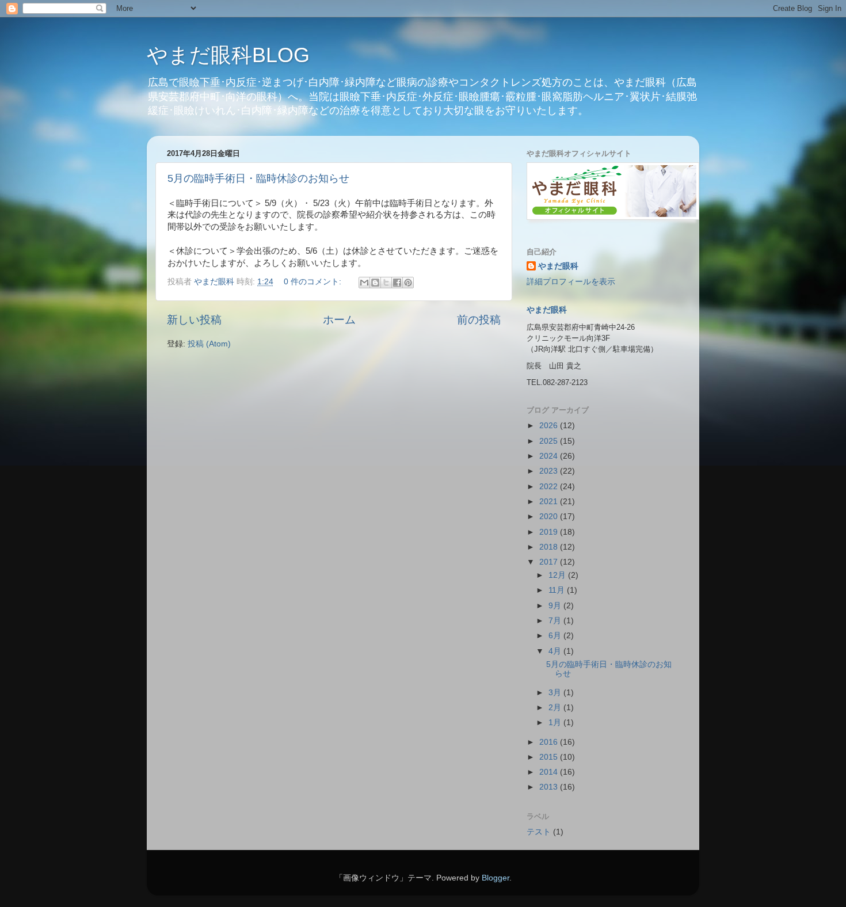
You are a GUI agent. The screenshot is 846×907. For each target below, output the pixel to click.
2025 (549, 441)
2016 (549, 742)
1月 (555, 722)
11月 (557, 590)
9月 (555, 605)
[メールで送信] (364, 282)
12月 (558, 575)
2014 (549, 772)
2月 (555, 707)
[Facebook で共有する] (397, 282)
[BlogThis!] (375, 282)
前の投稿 (479, 320)
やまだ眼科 (558, 266)
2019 (549, 532)
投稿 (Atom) (209, 344)
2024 (549, 456)
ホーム (339, 320)
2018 (549, 547)
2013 (549, 787)
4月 (555, 651)
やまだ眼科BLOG (228, 55)
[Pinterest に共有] (408, 282)
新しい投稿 (194, 320)
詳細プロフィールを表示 (571, 281)
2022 (549, 486)
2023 (549, 471)
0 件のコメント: (314, 281)
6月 (555, 635)
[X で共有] (386, 282)
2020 (549, 516)
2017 (549, 562)
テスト (539, 832)
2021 (549, 501)
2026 (549, 425)
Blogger (495, 878)
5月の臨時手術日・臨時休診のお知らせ (258, 178)
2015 (549, 757)
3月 (555, 692)
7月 (555, 620)
